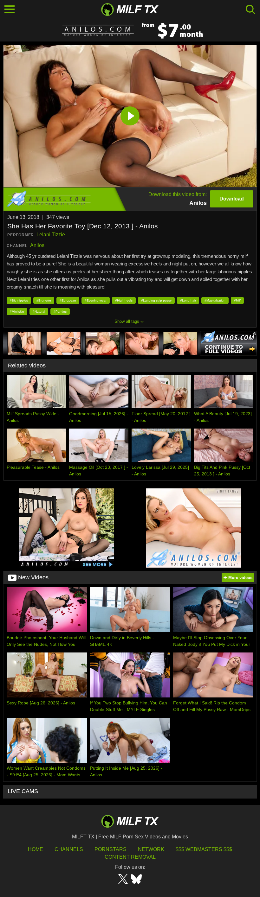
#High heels (124, 300)
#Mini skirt (17, 311)
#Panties (60, 311)
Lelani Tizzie (50, 234)
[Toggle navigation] (9, 9)
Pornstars (110, 849)
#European (68, 300)
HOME (35, 849)
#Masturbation (215, 300)
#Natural (39, 311)
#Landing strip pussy (156, 300)
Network (151, 849)
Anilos (37, 245)
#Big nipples (19, 300)
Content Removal (130, 857)
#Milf (237, 300)
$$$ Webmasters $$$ (204, 849)
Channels (69, 849)
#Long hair (188, 300)
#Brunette (43, 300)
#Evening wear (96, 300)
